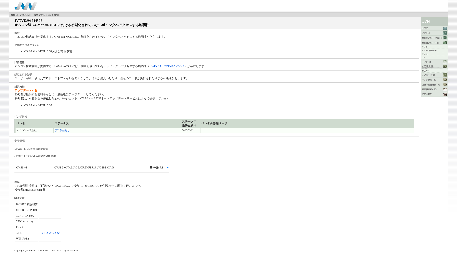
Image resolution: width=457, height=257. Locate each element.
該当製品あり (62, 130)
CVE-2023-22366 (174, 66)
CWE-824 (155, 66)
